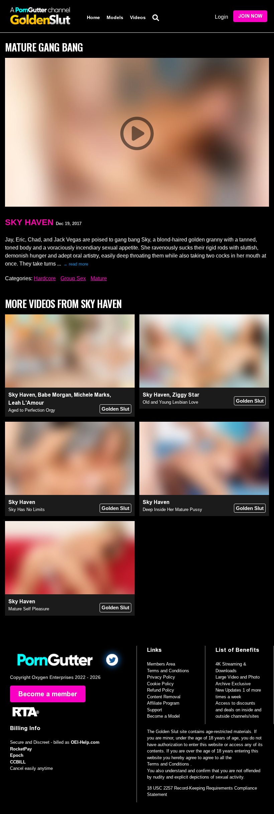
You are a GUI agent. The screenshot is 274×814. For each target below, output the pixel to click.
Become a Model (163, 716)
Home (93, 17)
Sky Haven (29, 222)
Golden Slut (115, 409)
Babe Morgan (54, 395)
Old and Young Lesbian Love (170, 402)
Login (221, 17)
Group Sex (73, 278)
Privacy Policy (161, 677)
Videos (138, 17)
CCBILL (18, 762)
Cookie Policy (160, 683)
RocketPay (21, 748)
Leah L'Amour (26, 403)
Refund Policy (160, 690)
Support (154, 709)
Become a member (47, 694)
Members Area (161, 664)
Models (115, 17)
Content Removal (163, 696)
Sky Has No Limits (26, 509)
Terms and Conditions (168, 670)
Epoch (16, 755)
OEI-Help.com (85, 742)
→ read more (75, 264)
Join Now (250, 16)
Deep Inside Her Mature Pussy (172, 509)
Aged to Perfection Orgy (31, 410)
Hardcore (45, 278)
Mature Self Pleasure (28, 608)
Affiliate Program (163, 703)
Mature (99, 278)
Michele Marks (92, 395)
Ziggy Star (185, 395)
